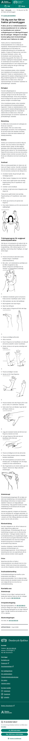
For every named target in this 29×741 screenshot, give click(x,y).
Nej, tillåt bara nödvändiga (14, 734)
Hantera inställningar (15, 738)
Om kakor (3, 726)
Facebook (7, 694)
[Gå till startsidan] (6, 2)
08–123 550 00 (13, 620)
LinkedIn (6, 697)
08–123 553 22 (15, 598)
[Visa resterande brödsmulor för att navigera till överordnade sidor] (13, 10)
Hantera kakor (5, 683)
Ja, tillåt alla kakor (14, 730)
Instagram (7, 691)
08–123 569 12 (21, 605)
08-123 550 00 (11, 648)
